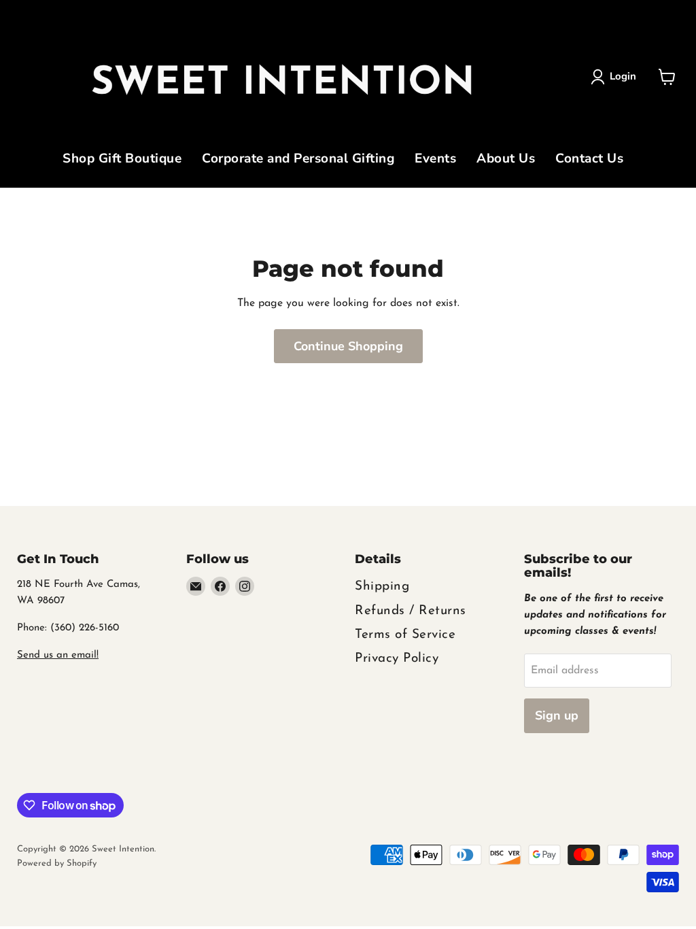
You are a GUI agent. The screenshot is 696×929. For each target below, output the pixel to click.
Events (435, 159)
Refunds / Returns (410, 611)
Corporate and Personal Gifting (298, 159)
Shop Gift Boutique (122, 159)
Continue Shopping (348, 346)
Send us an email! (58, 655)
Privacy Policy (396, 658)
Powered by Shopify (57, 863)
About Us (505, 159)
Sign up (556, 715)
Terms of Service (405, 634)
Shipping (382, 586)
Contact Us (589, 159)
